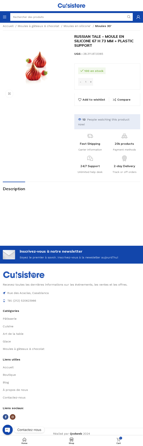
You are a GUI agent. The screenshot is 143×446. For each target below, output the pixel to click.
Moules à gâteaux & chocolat (39, 26)
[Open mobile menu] (4, 17)
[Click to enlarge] (9, 93)
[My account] (138, 17)
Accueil (8, 26)
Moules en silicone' (77, 26)
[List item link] (71, 318)
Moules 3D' (103, 26)
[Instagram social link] (12, 417)
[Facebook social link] (5, 417)
